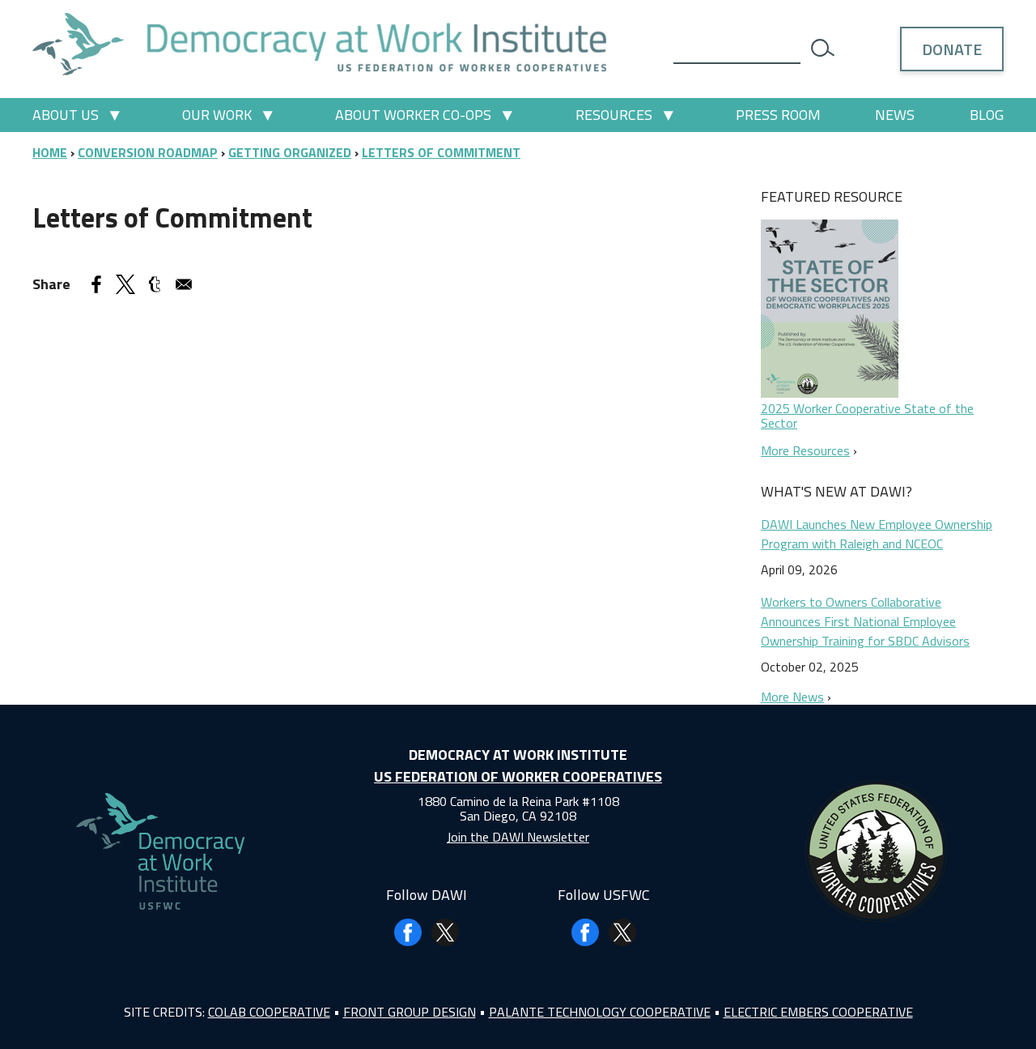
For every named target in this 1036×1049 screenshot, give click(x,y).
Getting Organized (289, 152)
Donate (952, 49)
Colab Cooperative (269, 1011)
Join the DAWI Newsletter (518, 836)
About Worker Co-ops (413, 115)
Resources (613, 115)
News (895, 115)
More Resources (805, 450)
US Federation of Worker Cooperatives (518, 776)
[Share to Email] (184, 284)
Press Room (778, 115)
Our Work (217, 115)
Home (49, 152)
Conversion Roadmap (148, 152)
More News (792, 696)
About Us (65, 115)
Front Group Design (409, 1011)
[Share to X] (125, 284)
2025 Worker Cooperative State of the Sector (867, 416)
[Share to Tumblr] (155, 284)
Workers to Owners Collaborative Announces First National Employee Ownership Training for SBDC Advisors (865, 621)
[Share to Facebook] (96, 284)
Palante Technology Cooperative (600, 1011)
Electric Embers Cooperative (818, 1011)
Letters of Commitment (441, 152)
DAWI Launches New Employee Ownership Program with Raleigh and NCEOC (876, 533)
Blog (987, 115)
